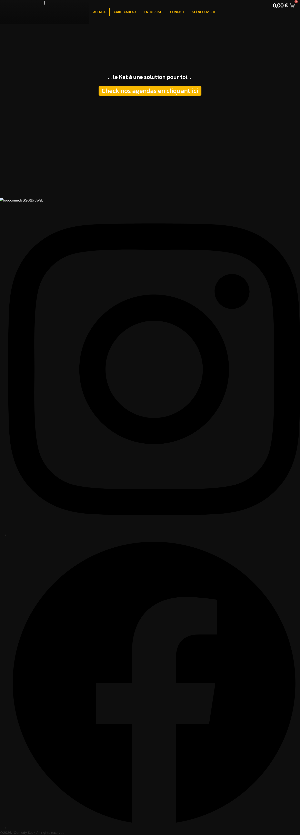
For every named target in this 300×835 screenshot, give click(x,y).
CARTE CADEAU (125, 12)
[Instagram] (154, 535)
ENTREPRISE (153, 12)
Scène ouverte (204, 12)
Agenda (99, 12)
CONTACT (177, 12)
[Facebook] (154, 828)
